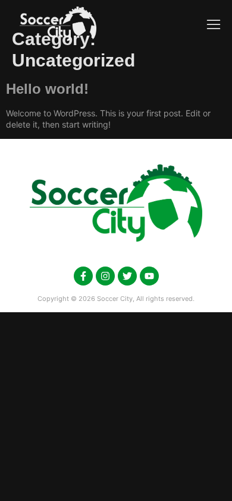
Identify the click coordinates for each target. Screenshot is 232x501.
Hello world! (47, 89)
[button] (213, 23)
